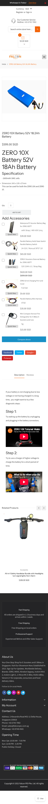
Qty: (3, 205)
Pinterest (7, 358)
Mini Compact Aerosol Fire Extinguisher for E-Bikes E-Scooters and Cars (30, 317)
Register (19, 12)
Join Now (32, 3)
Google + (30, 352)
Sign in (29, 12)
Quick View (12, 234)
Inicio (4, 64)
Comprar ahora (24, 339)
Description (19, 374)
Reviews (30, 374)
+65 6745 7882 (30, 22)
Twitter (19, 352)
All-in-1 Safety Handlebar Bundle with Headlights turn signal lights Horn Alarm (24, 574)
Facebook (8, 352)
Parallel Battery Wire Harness (31, 299)
